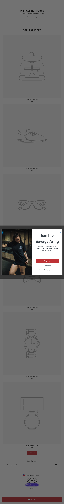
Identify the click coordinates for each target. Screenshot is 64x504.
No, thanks (47, 265)
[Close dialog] (60, 231)
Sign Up (47, 261)
